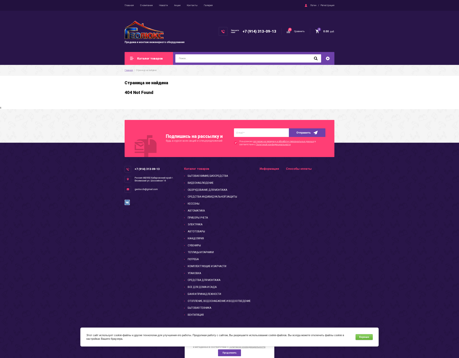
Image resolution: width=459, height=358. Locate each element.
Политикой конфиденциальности (273, 144)
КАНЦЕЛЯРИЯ (196, 238)
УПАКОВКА (194, 273)
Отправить (303, 132)
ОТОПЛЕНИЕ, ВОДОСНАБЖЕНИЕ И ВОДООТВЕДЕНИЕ (219, 301)
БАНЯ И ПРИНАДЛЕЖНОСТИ (204, 294)
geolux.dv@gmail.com (146, 189)
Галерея (208, 5)
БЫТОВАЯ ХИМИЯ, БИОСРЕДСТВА (208, 175)
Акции (177, 5)
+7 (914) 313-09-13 (259, 31)
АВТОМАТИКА (196, 210)
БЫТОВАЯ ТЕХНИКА (199, 307)
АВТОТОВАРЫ (196, 231)
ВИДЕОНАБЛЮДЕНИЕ (201, 182)
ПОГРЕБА (193, 259)
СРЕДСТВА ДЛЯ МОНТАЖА (204, 280)
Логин (313, 5)
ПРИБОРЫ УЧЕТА (198, 217)
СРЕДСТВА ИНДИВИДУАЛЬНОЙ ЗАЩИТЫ (212, 196)
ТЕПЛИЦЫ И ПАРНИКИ (201, 252)
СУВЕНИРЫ (194, 245)
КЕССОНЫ (193, 203)
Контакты (192, 5)
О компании (146, 5)
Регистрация (327, 5)
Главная (129, 5)
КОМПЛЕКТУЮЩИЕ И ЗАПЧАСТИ (207, 266)
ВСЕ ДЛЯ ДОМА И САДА (202, 287)
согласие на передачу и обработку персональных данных (283, 141)
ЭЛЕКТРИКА (195, 224)
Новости (163, 5)
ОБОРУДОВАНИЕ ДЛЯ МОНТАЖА (207, 189)
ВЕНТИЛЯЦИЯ (196, 314)
